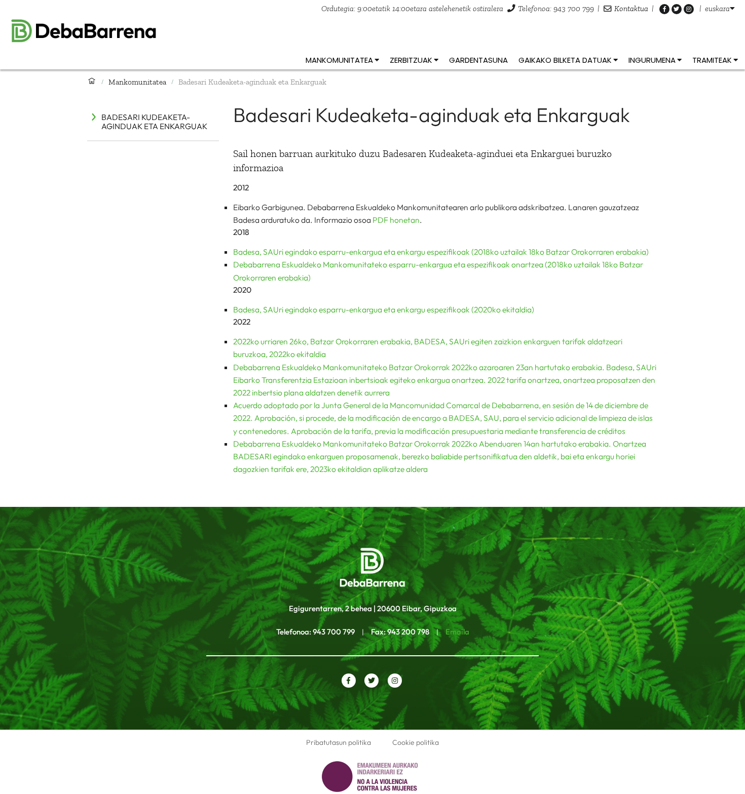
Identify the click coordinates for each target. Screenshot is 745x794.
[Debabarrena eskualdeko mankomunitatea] (372, 31)
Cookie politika (415, 742)
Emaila (457, 632)
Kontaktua (631, 8)
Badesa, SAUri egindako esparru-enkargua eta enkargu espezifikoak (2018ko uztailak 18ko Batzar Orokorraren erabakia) (441, 252)
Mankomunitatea (137, 82)
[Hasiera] (91, 81)
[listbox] (720, 8)
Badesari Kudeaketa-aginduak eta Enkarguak (154, 121)
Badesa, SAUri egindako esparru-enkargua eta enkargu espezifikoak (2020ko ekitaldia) (383, 309)
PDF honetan (396, 220)
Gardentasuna (478, 60)
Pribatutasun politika (338, 742)
